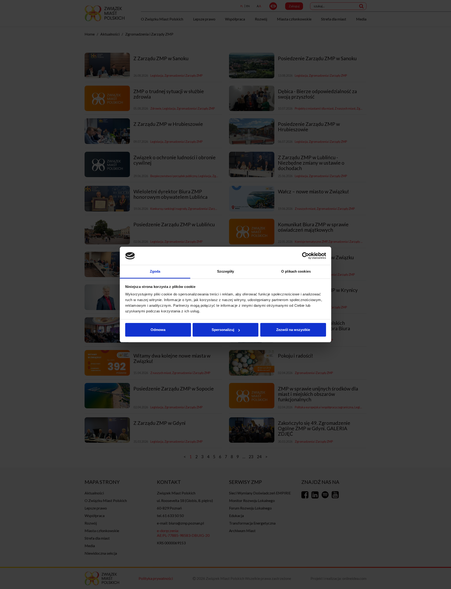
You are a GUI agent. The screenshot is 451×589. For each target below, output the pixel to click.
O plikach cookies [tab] (296, 271)
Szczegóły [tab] (225, 271)
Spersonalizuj (223, 330)
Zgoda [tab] (155, 271)
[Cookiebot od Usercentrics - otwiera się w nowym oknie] (305, 255)
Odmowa (158, 330)
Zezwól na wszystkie (293, 330)
